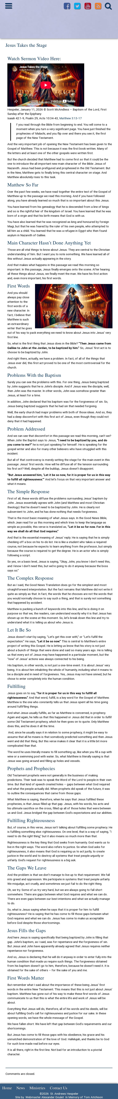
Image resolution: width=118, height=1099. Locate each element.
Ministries (37, 1087)
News (20, 1087)
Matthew (65, 118)
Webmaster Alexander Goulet (45, 1097)
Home (7, 1087)
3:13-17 (77, 118)
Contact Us (58, 1087)
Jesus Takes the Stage (26, 45)
